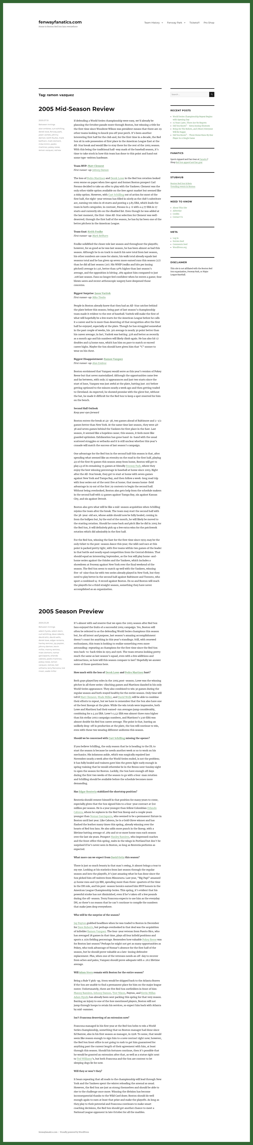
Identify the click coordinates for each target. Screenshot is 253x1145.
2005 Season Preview (71, 611)
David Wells (124, 697)
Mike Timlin (99, 297)
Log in (176, 238)
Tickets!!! (194, 22)
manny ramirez (52, 649)
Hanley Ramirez (120, 836)
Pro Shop (209, 22)
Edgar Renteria (88, 791)
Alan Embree (99, 363)
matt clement (54, 141)
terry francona (54, 668)
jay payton (59, 643)
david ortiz (44, 637)
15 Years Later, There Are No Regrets (190, 123)
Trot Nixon (118, 992)
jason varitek (45, 135)
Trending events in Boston (182, 186)
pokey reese (54, 147)
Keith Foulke (95, 231)
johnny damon (46, 646)
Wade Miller (105, 697)
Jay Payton (80, 923)
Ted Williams (84, 1058)
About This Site (180, 208)
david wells (55, 637)
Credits (176, 214)
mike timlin (44, 144)
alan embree (45, 128)
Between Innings (47, 124)
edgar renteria (57, 640)
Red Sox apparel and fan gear (189, 162)
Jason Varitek (103, 293)
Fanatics (203, 159)
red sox (57, 150)
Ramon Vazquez (113, 359)
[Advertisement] (126, 66)
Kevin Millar (148, 992)
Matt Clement (96, 165)
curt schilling (58, 128)
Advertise (177, 211)
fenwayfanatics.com (60, 22)
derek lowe (44, 131)
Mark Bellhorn (100, 235)
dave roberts (58, 634)
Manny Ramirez (83, 992)
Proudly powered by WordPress (74, 1132)
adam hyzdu (45, 631)
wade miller (50, 671)
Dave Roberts (85, 927)
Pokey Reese (149, 939)
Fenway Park (174, 22)
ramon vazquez (46, 150)
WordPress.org (180, 247)
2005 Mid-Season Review (76, 108)
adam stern (57, 631)
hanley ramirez (46, 643)
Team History (152, 22)
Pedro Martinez (96, 178)
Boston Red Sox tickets (181, 183)
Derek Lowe (117, 178)
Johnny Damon (100, 169)
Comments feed (180, 244)
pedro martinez (54, 659)
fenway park (56, 131)
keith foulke (52, 138)
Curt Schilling (116, 194)
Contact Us (178, 217)
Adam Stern (86, 972)
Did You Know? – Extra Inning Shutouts (191, 126)
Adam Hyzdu (81, 997)
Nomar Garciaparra (101, 816)
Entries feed (178, 241)
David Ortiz (117, 857)
